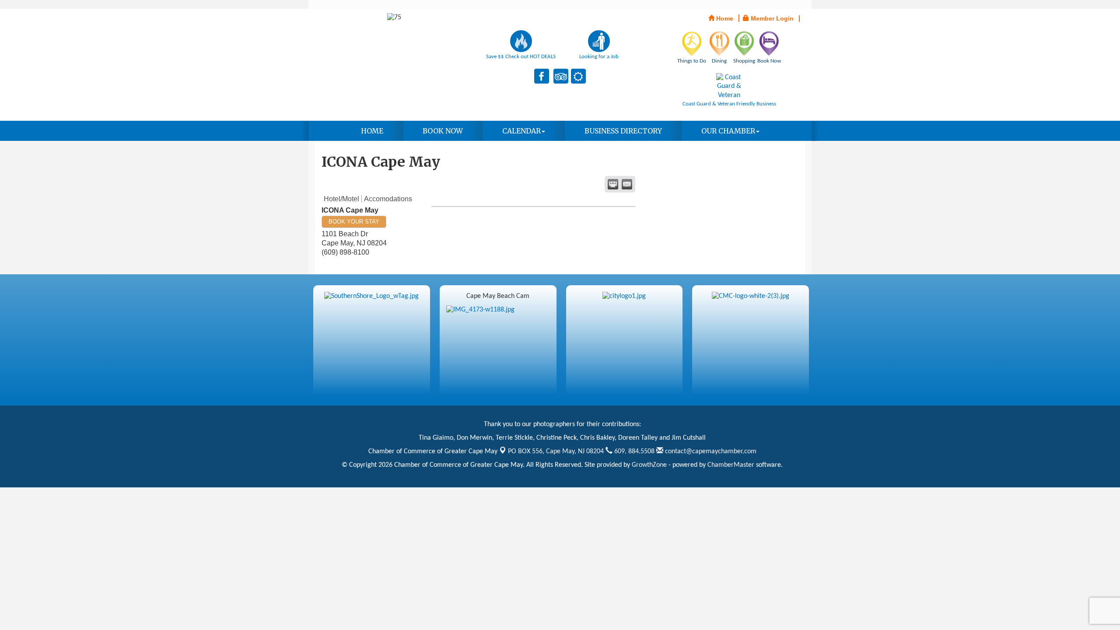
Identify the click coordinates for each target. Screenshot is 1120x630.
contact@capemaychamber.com (709, 451)
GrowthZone (649, 465)
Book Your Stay (354, 221)
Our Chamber (728, 130)
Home (372, 130)
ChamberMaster (730, 465)
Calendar (521, 130)
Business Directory (623, 130)
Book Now (443, 130)
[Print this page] (613, 184)
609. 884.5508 (633, 451)
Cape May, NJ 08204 (556, 451)
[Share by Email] (627, 184)
